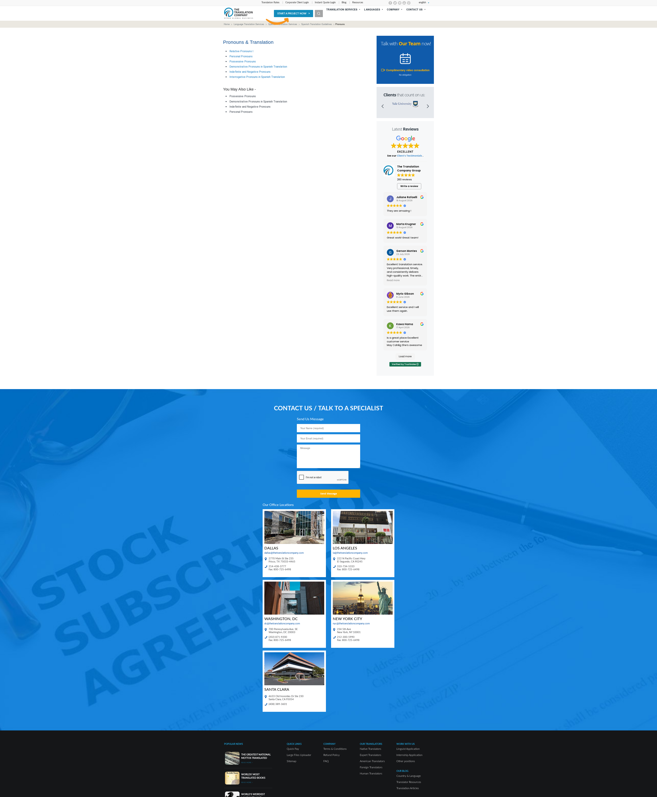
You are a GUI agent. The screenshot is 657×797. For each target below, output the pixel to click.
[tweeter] (395, 3)
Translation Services (341, 9)
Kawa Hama (404, 324)
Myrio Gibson (405, 293)
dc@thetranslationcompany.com (282, 623)
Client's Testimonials (410, 155)
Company (393, 9)
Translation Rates (270, 2)
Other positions (405, 761)
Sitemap (291, 761)
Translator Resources (408, 782)
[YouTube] (404, 3)
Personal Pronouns (241, 56)
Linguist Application (408, 749)
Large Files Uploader (299, 755)
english (422, 2)
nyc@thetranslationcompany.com (351, 623)
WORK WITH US (405, 744)
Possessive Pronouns (242, 61)
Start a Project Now (291, 13)
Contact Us (414, 9)
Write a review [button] (409, 186)
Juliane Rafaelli (406, 197)
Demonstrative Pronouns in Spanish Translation (258, 66)
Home (227, 24)
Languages (372, 9)
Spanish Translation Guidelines (316, 24)
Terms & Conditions (335, 749)
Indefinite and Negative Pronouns (249, 71)
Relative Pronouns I (241, 51)
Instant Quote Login (325, 2)
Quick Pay (293, 749)
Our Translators (371, 744)
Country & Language (408, 776)
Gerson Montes (406, 251)
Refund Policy (331, 755)
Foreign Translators (371, 767)
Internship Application (409, 755)
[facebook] (390, 3)
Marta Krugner (406, 224)
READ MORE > (247, 762)
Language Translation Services (249, 24)
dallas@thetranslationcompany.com (284, 553)
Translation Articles (407, 788)
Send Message (328, 493)
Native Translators (370, 749)
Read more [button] (393, 280)
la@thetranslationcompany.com (350, 553)
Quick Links (294, 744)
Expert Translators (370, 755)
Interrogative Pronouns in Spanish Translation (257, 77)
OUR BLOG (402, 771)
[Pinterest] (409, 3)
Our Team (410, 43)
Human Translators (371, 773)
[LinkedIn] (399, 3)
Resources (357, 2)
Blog (344, 2)
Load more (405, 356)
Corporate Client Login (297, 2)
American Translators (372, 761)
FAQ (326, 761)
